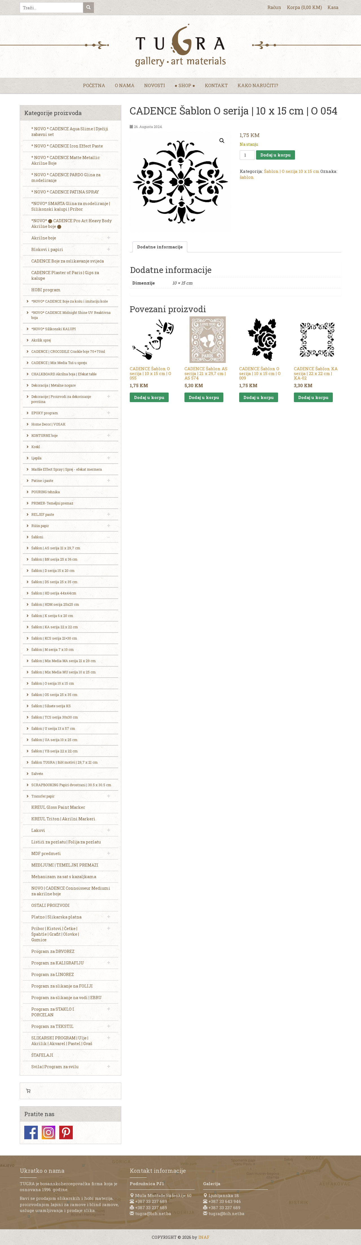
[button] (222, 141)
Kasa (332, 7)
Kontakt (216, 85)
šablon (247, 177)
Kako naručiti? (257, 85)
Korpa (304, 7)
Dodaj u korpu (275, 155)
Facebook (31, 1132)
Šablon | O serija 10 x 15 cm (291, 171)
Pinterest (66, 1132)
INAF (204, 1237)
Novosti (154, 85)
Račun (274, 7)
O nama (125, 85)
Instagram (48, 1132)
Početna (94, 85)
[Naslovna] (180, 45)
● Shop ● (185, 85)
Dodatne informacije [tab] (160, 247)
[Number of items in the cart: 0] (28, 1091)
